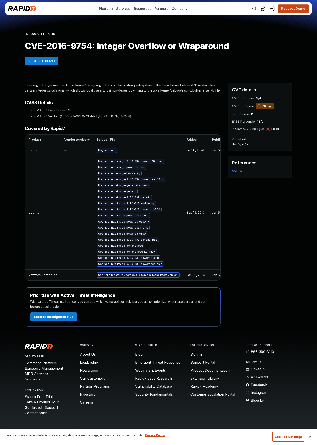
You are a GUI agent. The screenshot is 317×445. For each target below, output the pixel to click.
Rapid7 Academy (204, 386)
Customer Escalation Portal (212, 394)
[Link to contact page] (263, 9)
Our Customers (92, 378)
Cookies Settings (288, 437)
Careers (86, 402)
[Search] (254, 9)
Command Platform (41, 363)
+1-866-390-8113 (260, 352)
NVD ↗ (237, 171)
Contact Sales (36, 413)
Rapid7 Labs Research (153, 378)
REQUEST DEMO (41, 61)
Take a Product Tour (42, 402)
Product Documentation (210, 370)
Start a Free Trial (39, 397)
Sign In (196, 354)
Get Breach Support (41, 407)
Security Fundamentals (154, 394)
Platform (106, 8)
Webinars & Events (150, 370)
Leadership (89, 362)
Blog (139, 354)
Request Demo (293, 8)
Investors (87, 394)
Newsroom (89, 370)
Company (179, 8)
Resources (142, 8)
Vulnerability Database (153, 386)
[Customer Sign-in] (272, 9)
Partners (161, 8)
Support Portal (202, 362)
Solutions (32, 379)
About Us (88, 354)
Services (123, 8)
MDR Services (36, 374)
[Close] (310, 436)
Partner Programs (95, 386)
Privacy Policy (155, 435)
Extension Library (204, 378)
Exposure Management (44, 368)
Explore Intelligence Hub (54, 317)
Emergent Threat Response (157, 362)
